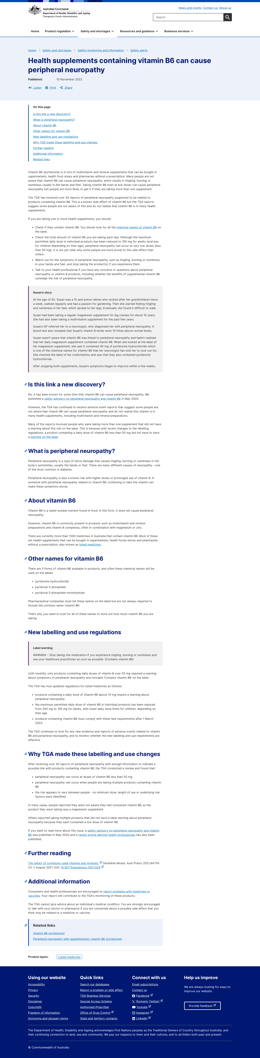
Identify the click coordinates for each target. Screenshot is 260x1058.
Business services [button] (177, 31)
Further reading (43, 148)
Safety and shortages (56, 50)
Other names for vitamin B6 (51, 131)
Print (52, 87)
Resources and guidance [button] (137, 31)
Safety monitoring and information (101, 50)
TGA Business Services (95, 995)
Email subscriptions (145, 984)
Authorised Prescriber (94, 1007)
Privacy (33, 990)
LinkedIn (142, 1018)
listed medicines (90, 544)
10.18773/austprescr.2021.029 (81, 867)
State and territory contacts (98, 1018)
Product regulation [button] (58, 31)
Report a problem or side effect (101, 990)
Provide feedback (201, 1007)
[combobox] (192, 17)
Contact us (210, 8)
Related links (41, 159)
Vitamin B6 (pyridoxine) (49, 933)
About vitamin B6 (44, 125)
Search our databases (94, 984)
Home (35, 31)
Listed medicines (69, 957)
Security (33, 995)
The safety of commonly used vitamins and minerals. (64, 863)
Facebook (143, 995)
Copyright (35, 1007)
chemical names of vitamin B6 (137, 227)
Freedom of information (44, 1012)
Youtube (142, 1007)
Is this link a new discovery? (52, 114)
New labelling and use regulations (55, 136)
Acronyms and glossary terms (48, 1018)
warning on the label (44, 437)
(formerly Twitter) (148, 1001)
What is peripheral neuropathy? (54, 119)
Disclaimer (35, 1001)
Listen (37, 87)
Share (68, 87)
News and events (190, 8)
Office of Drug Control (96, 1012)
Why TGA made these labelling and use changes (65, 142)
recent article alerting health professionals (107, 835)
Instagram (143, 1012)
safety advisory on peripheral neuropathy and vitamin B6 (82, 398)
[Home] (59, 11)
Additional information (48, 153)
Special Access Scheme (96, 1001)
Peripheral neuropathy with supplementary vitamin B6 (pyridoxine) (77, 939)
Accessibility (36, 984)
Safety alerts (139, 50)
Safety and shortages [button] (95, 31)
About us (225, 8)
